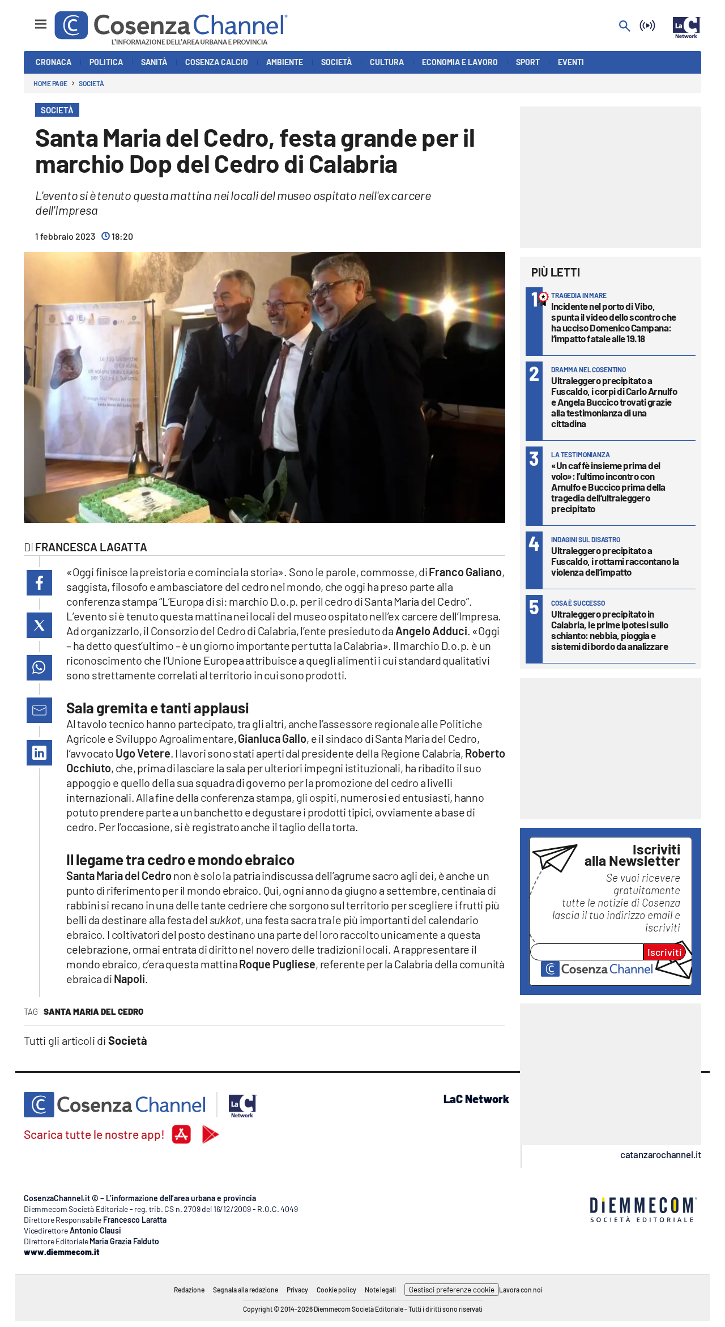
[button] (39, 582)
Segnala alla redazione (245, 1290)
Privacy (297, 1290)
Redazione (189, 1290)
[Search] (624, 26)
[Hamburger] (30, 18)
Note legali (380, 1290)
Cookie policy (336, 1290)
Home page (50, 83)
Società (91, 83)
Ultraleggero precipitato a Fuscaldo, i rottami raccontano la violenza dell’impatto (615, 561)
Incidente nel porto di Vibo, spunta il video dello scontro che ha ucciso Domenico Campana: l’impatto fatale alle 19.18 (613, 322)
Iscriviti (664, 952)
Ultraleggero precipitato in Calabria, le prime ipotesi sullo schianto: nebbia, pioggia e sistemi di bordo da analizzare (609, 630)
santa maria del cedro (93, 1011)
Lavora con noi (521, 1290)
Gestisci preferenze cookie (451, 1289)
